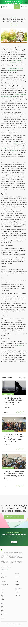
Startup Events (17, 574)
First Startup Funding (4, 581)
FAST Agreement (17, 596)
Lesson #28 (20, 345)
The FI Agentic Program (4, 576)
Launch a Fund (17, 592)
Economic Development (4, 585)
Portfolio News (3, 596)
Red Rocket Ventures (16, 60)
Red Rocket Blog (13, 70)
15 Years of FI (2, 610)
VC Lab (1, 580)
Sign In (22, 6)
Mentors (2, 592)
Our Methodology (3, 607)
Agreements (2, 618)
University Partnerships (4, 584)
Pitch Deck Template (17, 581)
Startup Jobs (2, 599)
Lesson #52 (18, 143)
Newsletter (16, 585)
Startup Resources (17, 576)
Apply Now (2, 574)
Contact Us (2, 617)
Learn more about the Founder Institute (8, 563)
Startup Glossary (17, 580)
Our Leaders (2, 606)
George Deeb (23, 58)
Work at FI (2, 611)
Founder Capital (17, 591)
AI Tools (16, 577)
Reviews (2, 595)
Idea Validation (17, 584)
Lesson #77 (19, 148)
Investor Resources (17, 595)
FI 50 (1, 591)
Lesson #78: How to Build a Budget (15, 68)
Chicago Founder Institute (14, 62)
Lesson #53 (3, 148)
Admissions (2, 577)
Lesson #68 (14, 150)
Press (1, 614)
